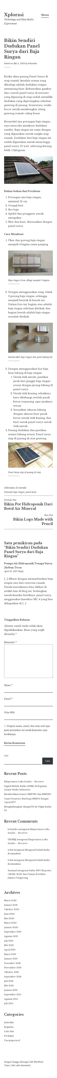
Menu (45, 14)
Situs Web (9, 712)
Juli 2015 (8, 1003)
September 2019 (12, 931)
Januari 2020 (11, 927)
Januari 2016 (11, 990)
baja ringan (19, 492)
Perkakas (9, 1036)
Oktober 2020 (11, 909)
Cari (6, 755)
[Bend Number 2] (30, 351)
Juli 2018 (8, 981)
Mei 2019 (9, 945)
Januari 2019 (11, 958)
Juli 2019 (8, 941)
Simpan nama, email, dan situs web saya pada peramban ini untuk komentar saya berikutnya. (27, 730)
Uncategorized (12, 1040)
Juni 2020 (9, 914)
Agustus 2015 (11, 999)
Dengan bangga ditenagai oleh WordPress (23, 1062)
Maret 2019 (10, 954)
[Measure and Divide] (30, 274)
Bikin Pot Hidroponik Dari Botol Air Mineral (28, 505)
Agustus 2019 (11, 936)
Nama (8, 685)
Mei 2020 (9, 918)
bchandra (32, 63)
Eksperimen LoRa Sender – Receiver (24, 781)
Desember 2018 (12, 963)
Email (8, 698)
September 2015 (12, 994)
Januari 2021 (11, 905)
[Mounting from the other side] (30, 466)
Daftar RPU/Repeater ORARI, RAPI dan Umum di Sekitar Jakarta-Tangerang (29, 874)
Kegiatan (8, 1027)
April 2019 (9, 949)
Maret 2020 (10, 923)
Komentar (10, 642)
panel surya (31, 492)
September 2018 (12, 976)
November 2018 (12, 967)
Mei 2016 (9, 985)
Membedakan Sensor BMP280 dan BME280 (27, 794)
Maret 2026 (10, 900)
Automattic (25, 1065)
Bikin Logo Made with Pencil (33, 520)
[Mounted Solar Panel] (28, 182)
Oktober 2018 (11, 972)
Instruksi (22, 488)
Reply (21, 571)
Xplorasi (14, 14)
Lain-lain (9, 1031)
